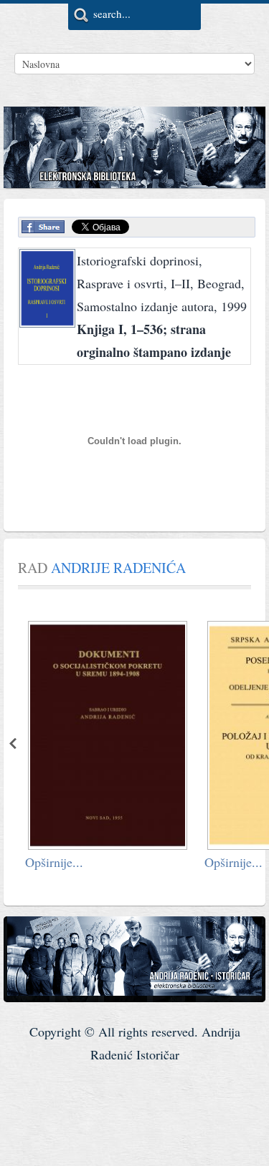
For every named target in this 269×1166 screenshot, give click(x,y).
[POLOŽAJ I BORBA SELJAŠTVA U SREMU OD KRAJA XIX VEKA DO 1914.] (182, 844)
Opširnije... (129, 862)
